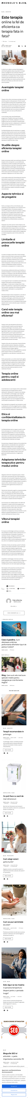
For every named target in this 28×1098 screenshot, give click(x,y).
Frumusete (10, 855)
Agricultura (7, 792)
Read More (8, 749)
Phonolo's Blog (14, 3)
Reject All (14, 1094)
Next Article (5, 655)
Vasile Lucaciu (8, 45)
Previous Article (8, 619)
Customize (14, 1090)
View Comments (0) (12, 613)
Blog (3, 11)
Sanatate (8, 11)
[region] (14, 1083)
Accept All (14, 1086)
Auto (4, 981)
